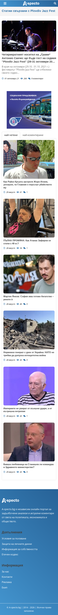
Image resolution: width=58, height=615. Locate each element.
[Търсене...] (55, 3)
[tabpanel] (29, 309)
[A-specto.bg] (31, 3)
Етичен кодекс (10, 554)
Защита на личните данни (17, 544)
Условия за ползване (14, 538)
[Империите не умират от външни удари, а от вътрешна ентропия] (29, 386)
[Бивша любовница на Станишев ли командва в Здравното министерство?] (29, 442)
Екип (4, 587)
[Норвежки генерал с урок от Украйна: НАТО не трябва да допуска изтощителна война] (29, 330)
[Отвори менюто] (5, 3)
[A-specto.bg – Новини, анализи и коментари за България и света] (10, 502)
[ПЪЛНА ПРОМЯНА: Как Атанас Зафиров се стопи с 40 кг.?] (29, 218)
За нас (5, 571)
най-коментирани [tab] (33, 135)
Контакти (7, 576)
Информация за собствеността (19, 549)
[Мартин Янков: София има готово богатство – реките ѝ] (29, 274)
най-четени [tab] (11, 135)
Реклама (7, 582)
